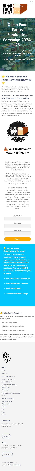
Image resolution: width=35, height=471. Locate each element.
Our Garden (5, 396)
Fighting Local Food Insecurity (11, 393)
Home (3, 370)
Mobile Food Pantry (8, 398)
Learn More (7, 454)
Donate (4, 406)
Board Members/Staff (8, 376)
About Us (4, 373)
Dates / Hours (6, 387)
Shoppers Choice (7, 401)
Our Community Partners (9, 385)
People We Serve (7, 382)
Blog (3, 412)
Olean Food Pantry (8, 462)
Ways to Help (6, 404)
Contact (4, 415)
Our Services (5, 390)
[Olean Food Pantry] (15, 15)
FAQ (3, 409)
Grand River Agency (15, 465)
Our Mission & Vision (8, 379)
